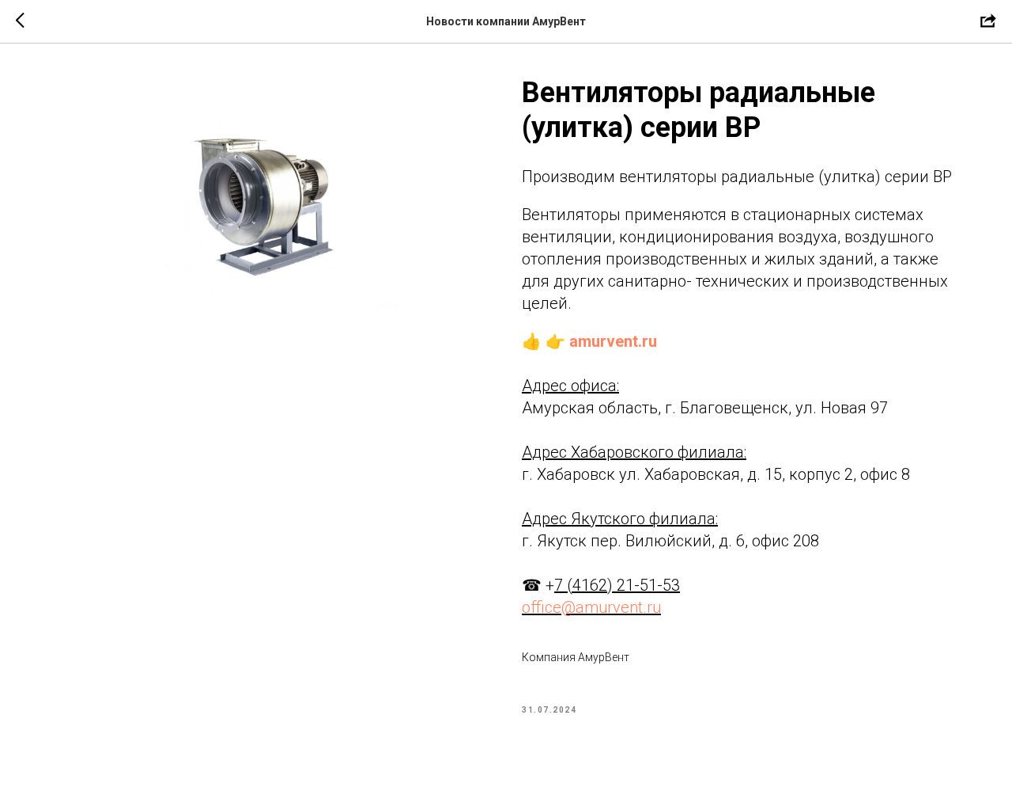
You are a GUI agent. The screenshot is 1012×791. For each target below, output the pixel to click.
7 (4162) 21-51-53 (617, 585)
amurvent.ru (613, 341)
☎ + (538, 585)
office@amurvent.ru (591, 607)
